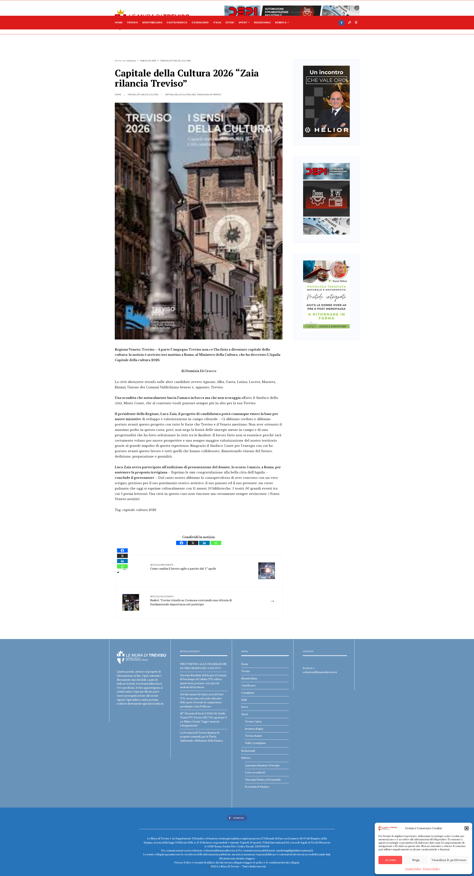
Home (118, 22)
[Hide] (118, 572)
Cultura (186, 60)
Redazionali (262, 22)
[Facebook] (341, 23)
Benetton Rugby (254, 728)
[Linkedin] (204, 543)
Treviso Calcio (253, 721)
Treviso (132, 22)
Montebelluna (152, 22)
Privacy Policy (431, 868)
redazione (131, 60)
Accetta (390, 860)
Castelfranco (177, 22)
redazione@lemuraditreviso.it (320, 672)
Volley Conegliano (255, 743)
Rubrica (280, 22)
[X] (193, 543)
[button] (466, 828)
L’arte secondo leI (255, 772)
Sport (243, 22)
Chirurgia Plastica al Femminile (263, 779)
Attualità (174, 60)
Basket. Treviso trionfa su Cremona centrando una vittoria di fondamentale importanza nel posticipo (191, 600)
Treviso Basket (253, 735)
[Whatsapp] (216, 543)
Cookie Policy (413, 868)
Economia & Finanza (257, 786)
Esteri (230, 22)
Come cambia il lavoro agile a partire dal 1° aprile (183, 567)
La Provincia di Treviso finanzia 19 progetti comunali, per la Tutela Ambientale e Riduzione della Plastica (201, 736)
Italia (217, 22)
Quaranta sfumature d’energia (262, 765)
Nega (416, 860)
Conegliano (200, 22)
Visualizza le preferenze (449, 860)
